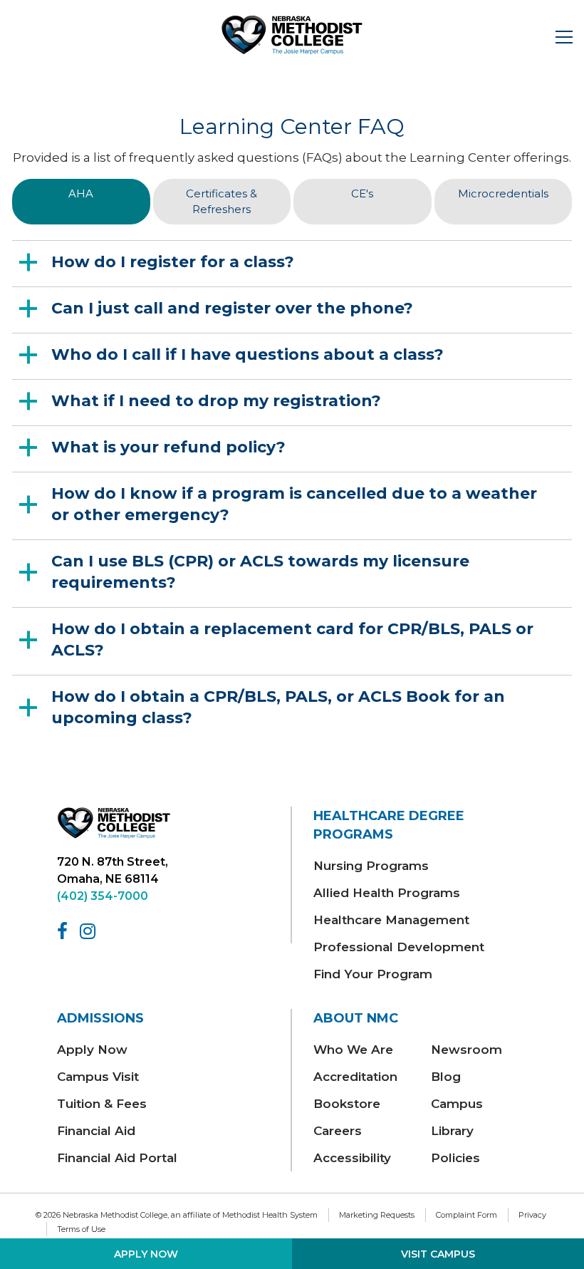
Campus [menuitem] (457, 1104)
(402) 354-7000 (102, 896)
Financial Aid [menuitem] (96, 1131)
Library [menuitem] (452, 1131)
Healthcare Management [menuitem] (391, 920)
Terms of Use (81, 1229)
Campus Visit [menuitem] (98, 1076)
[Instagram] (90, 931)
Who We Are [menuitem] (353, 1049)
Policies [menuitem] (455, 1158)
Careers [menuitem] (337, 1131)
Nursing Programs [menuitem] (371, 866)
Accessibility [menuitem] (352, 1158)
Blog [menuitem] (446, 1076)
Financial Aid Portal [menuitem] (117, 1158)
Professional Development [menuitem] (398, 947)
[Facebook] (65, 931)
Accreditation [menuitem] (355, 1076)
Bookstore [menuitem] (346, 1104)
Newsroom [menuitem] (466, 1049)
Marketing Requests (376, 1215)
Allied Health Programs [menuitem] (386, 893)
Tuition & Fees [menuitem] (102, 1104)
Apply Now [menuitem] (92, 1049)
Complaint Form (466, 1215)
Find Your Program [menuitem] (372, 974)
